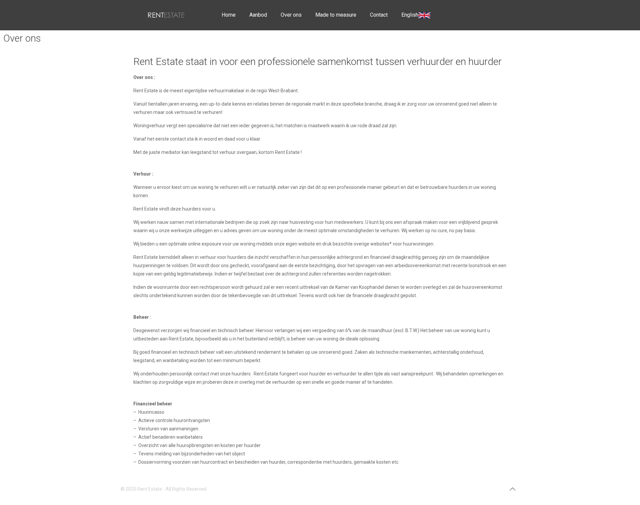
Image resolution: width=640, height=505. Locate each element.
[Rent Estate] (166, 15)
